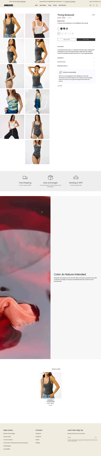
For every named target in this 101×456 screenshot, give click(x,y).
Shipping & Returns (62, 66)
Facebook (38, 436)
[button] (49, 5)
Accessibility (6, 449)
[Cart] (96, 5)
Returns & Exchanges (9, 433)
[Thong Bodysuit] (50, 385)
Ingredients (60, 58)
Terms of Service (8, 440)
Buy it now (86, 39)
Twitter (37, 440)
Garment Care (61, 62)
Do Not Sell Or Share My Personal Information (15, 443)
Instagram (38, 433)
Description (60, 46)
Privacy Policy (7, 436)
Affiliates (38, 443)
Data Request (7, 446)
